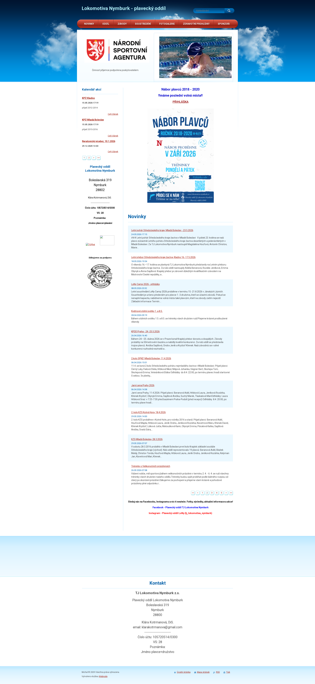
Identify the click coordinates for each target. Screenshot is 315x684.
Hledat (229, 10)
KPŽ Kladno (88, 98)
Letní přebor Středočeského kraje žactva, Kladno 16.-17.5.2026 (163, 257)
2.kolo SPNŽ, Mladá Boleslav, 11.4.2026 (151, 358)
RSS (218, 672)
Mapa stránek (203, 672)
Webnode (103, 676)
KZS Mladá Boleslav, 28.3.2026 (147, 439)
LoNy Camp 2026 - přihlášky (145, 284)
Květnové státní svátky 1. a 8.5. (147, 311)
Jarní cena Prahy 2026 (142, 385)
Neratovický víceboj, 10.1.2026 (98, 141)
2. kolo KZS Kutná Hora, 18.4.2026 (148, 412)
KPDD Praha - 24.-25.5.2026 (145, 331)
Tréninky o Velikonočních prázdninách (150, 466)
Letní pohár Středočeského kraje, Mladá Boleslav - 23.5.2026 (162, 230)
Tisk (228, 672)
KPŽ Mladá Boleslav (93, 119)
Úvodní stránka (183, 672)
